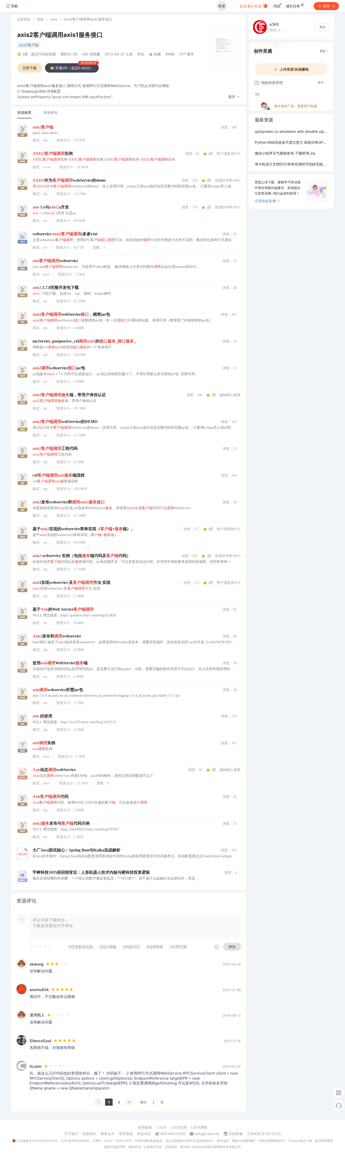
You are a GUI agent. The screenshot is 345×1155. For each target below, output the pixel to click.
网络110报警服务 (243, 1141)
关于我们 (71, 1134)
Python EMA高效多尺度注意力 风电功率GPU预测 (291, 142)
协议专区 (144, 1134)
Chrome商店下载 (300, 1141)
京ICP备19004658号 (75, 1141)
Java (53, 19)
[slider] (41, 946)
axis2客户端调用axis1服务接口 (60, 34)
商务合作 (108, 1134)
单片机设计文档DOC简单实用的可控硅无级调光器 (291, 164)
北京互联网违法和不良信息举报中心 (189, 1141)
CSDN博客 (199, 1127)
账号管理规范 (324, 1141)
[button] (234, 97)
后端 (40, 19)
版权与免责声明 (115, 1147)
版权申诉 (135, 1147)
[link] (23, 19)
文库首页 (23, 19)
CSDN (161, 1127)
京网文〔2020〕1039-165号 (112, 1141)
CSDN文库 (178, 1127)
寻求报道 (126, 1134)
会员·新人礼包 (251, 6)
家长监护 (223, 1141)
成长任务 (293, 6)
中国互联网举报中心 (272, 1141)
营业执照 (171, 1147)
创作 (326, 6)
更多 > (324, 51)
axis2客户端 (28, 45)
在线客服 (236, 1134)
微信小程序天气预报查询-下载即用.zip (285, 153)
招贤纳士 (89, 1134)
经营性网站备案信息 (148, 1141)
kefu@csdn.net (206, 1134)
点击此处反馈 (265, 201)
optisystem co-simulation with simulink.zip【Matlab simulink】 (291, 131)
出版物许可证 (153, 1147)
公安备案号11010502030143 (37, 1141)
